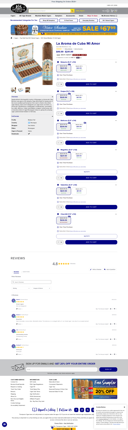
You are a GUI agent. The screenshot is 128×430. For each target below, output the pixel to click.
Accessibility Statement (18, 405)
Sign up (108, 369)
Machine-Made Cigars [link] (43, 16)
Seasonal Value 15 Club (56, 391)
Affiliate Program (35, 399)
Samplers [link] (58, 16)
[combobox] (51, 11)
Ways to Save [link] (92, 16)
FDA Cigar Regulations (36, 384)
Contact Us (14, 382)
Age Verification (35, 394)
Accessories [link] (70, 16)
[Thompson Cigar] (19, 8)
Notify (87, 172)
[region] (110, 417)
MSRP (58, 55)
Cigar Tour (52, 387)
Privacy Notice (116, 424)
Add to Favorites (78, 49)
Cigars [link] (13, 16)
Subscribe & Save (54, 382)
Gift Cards (33, 382)
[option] (13, 90)
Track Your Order (16, 389)
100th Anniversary (35, 396)
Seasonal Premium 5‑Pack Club (58, 389)
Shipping (13, 394)
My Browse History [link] (108, 16)
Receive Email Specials (17, 384)
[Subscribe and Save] (94, 389)
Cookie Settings (103, 419)
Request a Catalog (16, 387)
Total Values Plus (35, 389)
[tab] (95, 269)
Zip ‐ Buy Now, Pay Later (37, 401)
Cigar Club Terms (35, 391)
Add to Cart (91, 84)
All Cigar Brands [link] (25, 16)
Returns (13, 391)
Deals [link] (81, 16)
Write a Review (68, 48)
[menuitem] (13, 15)
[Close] (124, 407)
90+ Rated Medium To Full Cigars (51, 38)
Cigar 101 (32, 387)
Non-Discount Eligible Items (17, 399)
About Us (13, 396)
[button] (13, 44)
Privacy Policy (59, 423)
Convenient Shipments (56, 384)
